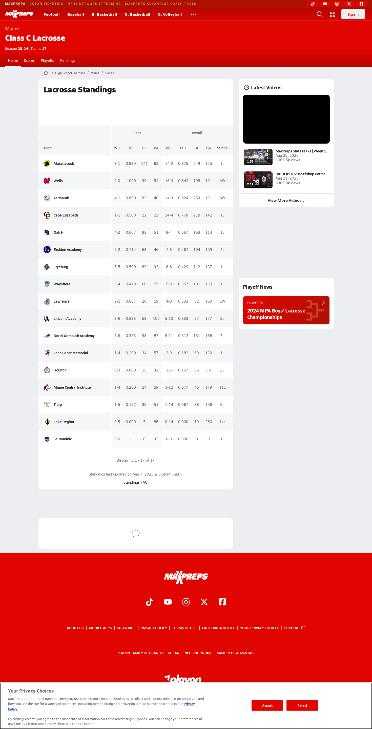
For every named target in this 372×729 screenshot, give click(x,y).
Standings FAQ (135, 482)
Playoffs (47, 60)
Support (292, 627)
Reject (302, 705)
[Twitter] (349, 4)
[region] (186, 705)
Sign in (353, 14)
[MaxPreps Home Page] (46, 73)
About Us (75, 627)
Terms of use (184, 627)
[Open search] (319, 14)
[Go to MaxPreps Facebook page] (222, 602)
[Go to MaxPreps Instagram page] (186, 602)
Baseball (75, 14)
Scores (29, 60)
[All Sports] (193, 14)
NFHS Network (198, 652)
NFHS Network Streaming (94, 4)
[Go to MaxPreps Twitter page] (204, 602)
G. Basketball (137, 14)
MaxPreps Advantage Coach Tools (160, 4)
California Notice (218, 627)
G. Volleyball (170, 14)
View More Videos (285, 200)
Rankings (67, 60)
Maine (95, 73)
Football (52, 14)
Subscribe (126, 627)
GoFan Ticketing (47, 4)
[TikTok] (312, 4)
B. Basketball (104, 14)
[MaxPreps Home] (19, 14)
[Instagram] (337, 4)
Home (13, 60)
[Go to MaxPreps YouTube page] (168, 602)
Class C (110, 73)
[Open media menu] (332, 14)
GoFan (173, 652)
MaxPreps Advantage (236, 652)
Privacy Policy (154, 627)
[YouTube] (324, 4)
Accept (267, 705)
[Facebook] (361, 4)
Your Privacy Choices (259, 627)
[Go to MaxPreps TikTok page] (150, 602)
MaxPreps (15, 4)
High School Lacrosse (70, 73)
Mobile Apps (100, 627)
